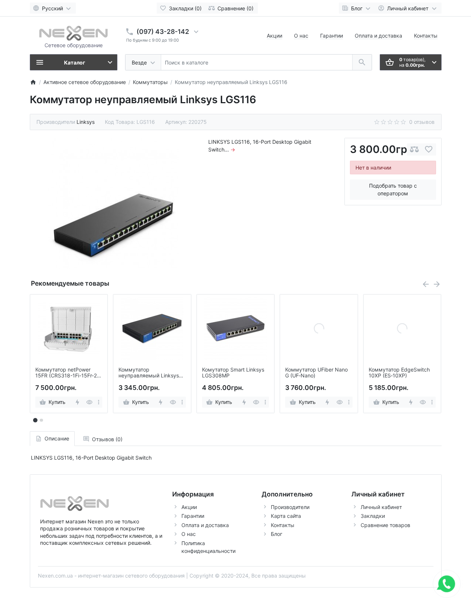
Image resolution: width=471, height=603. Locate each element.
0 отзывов (422, 122)
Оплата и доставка (378, 35)
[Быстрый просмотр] (89, 402)
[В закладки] (428, 149)
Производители (290, 507)
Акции (274, 35)
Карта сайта (286, 516)
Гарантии (331, 35)
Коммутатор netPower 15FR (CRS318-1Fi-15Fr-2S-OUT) (68, 373)
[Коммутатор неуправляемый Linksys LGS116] (113, 203)
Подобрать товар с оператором (393, 189)
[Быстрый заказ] (77, 402)
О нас (301, 35)
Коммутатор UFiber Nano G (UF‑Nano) (316, 373)
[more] (98, 402)
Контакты (426, 35)
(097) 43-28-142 (163, 31)
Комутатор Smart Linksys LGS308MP (233, 373)
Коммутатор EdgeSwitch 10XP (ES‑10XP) (399, 373)
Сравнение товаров (385, 525)
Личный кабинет (381, 507)
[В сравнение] (414, 149)
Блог (276, 534)
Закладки (373, 516)
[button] (41, 420)
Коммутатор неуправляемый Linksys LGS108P (148, 373)
